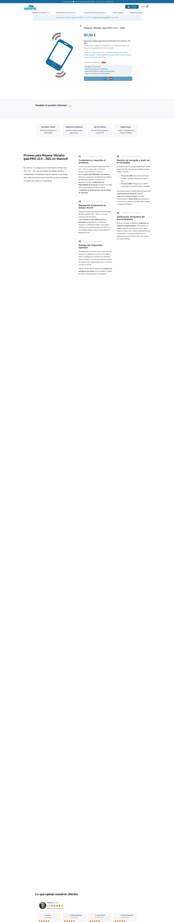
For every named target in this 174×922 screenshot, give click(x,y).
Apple (73, 17)
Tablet (68, 17)
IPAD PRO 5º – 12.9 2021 (84, 17)
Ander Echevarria (127, 915)
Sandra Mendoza (77, 915)
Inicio (57, 17)
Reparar (62, 17)
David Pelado (101, 915)
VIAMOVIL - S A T (52, 903)
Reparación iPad (84, 232)
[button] (80, 25)
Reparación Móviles (125, 204)
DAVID (48, 915)
